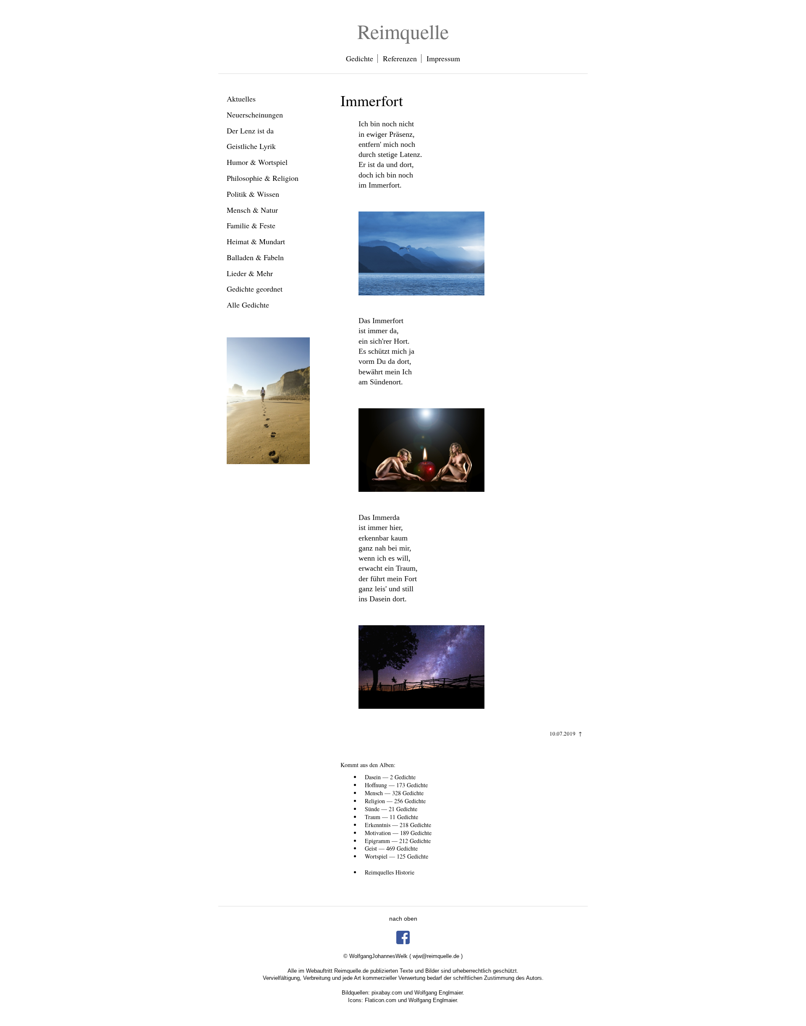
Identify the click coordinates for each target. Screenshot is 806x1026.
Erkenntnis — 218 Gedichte (398, 825)
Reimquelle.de (351, 971)
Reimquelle (403, 31)
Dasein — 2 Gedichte (390, 777)
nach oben (403, 918)
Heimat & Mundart (256, 241)
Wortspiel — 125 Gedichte (396, 856)
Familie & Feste (251, 225)
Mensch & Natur (252, 210)
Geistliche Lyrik (251, 146)
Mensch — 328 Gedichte (394, 793)
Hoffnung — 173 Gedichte (396, 785)
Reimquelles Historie (389, 872)
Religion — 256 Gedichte (395, 801)
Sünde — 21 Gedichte (391, 809)
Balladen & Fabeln (255, 257)
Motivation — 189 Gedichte (398, 833)
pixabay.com (387, 992)
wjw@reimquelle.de (436, 956)
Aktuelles (241, 99)
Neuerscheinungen (255, 115)
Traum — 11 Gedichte (391, 817)
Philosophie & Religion (262, 178)
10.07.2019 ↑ (566, 733)
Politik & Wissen (253, 194)
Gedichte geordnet (255, 289)
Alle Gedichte (248, 305)
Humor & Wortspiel (257, 162)
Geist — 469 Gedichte (391, 848)
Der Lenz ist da (250, 130)
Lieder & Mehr (250, 273)
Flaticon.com (380, 1000)
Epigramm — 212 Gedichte (398, 841)
